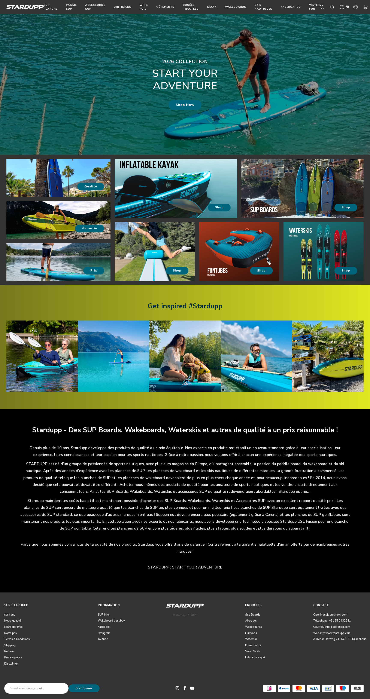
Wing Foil (144, 6)
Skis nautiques (263, 6)
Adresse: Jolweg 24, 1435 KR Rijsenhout (339, 639)
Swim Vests (252, 651)
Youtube (103, 639)
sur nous (9, 615)
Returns (9, 651)
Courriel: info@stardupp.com (331, 627)
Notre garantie (13, 627)
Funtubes (251, 633)
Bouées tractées (190, 6)
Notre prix (10, 633)
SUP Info (103, 615)
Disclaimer (11, 664)
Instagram (104, 633)
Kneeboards (291, 7)
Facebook (104, 627)
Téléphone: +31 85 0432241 (332, 621)
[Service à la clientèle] (333, 7)
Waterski (251, 639)
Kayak (211, 7)
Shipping (10, 645)
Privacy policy (13, 657)
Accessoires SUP (95, 6)
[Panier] (366, 7)
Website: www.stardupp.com (332, 633)
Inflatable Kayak (255, 657)
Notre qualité (12, 621)
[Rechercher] (322, 7)
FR (347, 7)
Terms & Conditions (17, 639)
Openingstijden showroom (330, 615)
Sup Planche (50, 6)
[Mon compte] (356, 7)
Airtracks (122, 7)
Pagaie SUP (71, 6)
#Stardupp (205, 306)
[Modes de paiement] (269, 688)
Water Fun (314, 6)
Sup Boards (252, 615)
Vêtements (165, 7)
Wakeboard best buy (111, 621)
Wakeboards (235, 7)
